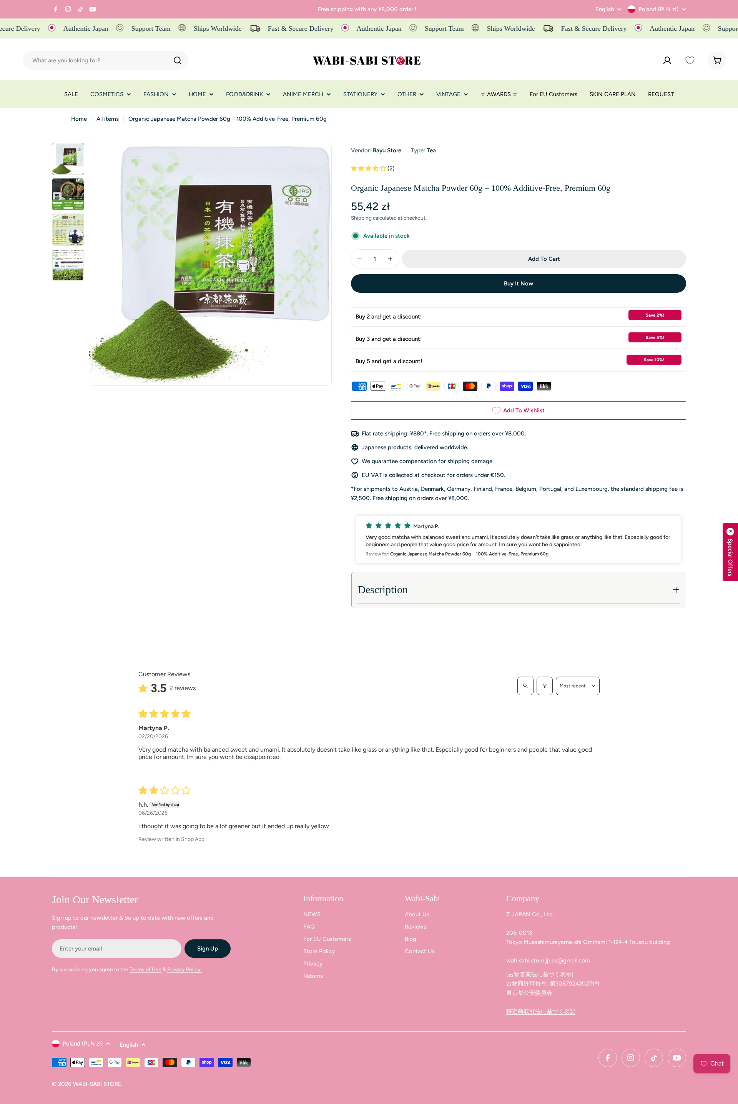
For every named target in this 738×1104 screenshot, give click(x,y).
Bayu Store (387, 150)
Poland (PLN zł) (658, 9)
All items (107, 118)
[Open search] (525, 686)
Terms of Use (145, 969)
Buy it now (518, 283)
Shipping (361, 218)
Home (79, 118)
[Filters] (545, 686)
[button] (369, 168)
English (604, 9)
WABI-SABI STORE (97, 1084)
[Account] (667, 60)
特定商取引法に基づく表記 (540, 1011)
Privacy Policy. (184, 969)
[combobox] (105, 60)
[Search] (177, 60)
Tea (431, 150)
